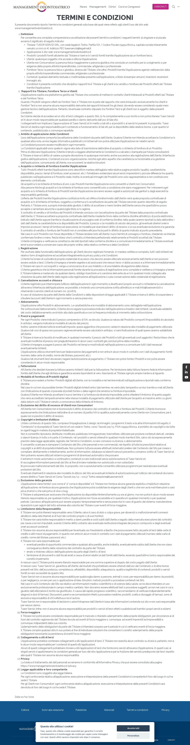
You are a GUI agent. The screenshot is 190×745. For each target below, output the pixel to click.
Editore (25, 710)
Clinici (112, 6)
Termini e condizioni (137, 710)
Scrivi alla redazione (53, 710)
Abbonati (109, 710)
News (83, 6)
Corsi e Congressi (129, 6)
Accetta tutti (133, 728)
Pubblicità (81, 710)
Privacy (166, 710)
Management (97, 6)
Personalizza (133, 735)
